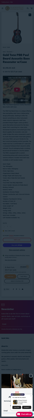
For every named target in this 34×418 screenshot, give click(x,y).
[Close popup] (31, 396)
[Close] (31, 375)
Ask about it (26, 407)
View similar (16, 407)
